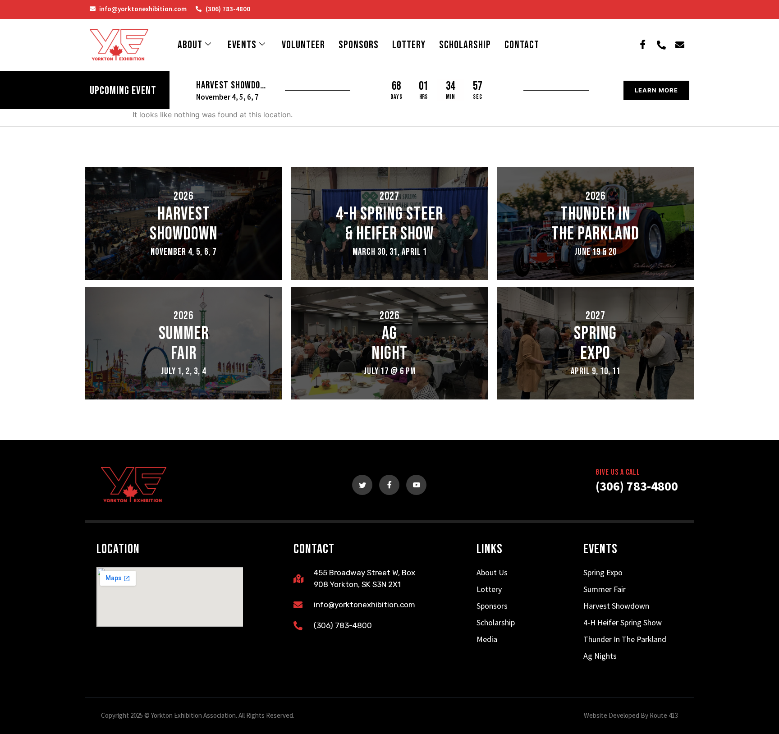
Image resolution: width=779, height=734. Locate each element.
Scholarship (465, 44)
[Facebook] (643, 45)
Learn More (656, 90)
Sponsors (359, 44)
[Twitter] (362, 485)
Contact (521, 44)
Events (242, 44)
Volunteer (303, 44)
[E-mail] (680, 45)
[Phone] (661, 45)
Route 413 (664, 715)
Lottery (409, 44)
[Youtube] (416, 485)
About (190, 44)
